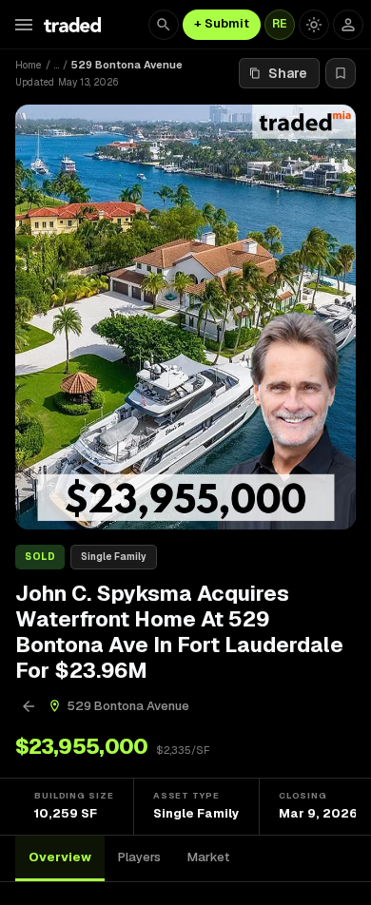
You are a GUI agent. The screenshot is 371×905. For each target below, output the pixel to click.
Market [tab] (208, 857)
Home (28, 64)
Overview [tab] (60, 857)
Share (287, 73)
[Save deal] (340, 73)
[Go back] (28, 706)
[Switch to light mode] (314, 25)
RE (279, 23)
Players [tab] (139, 857)
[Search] (163, 25)
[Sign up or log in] (348, 25)
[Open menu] (24, 25)
